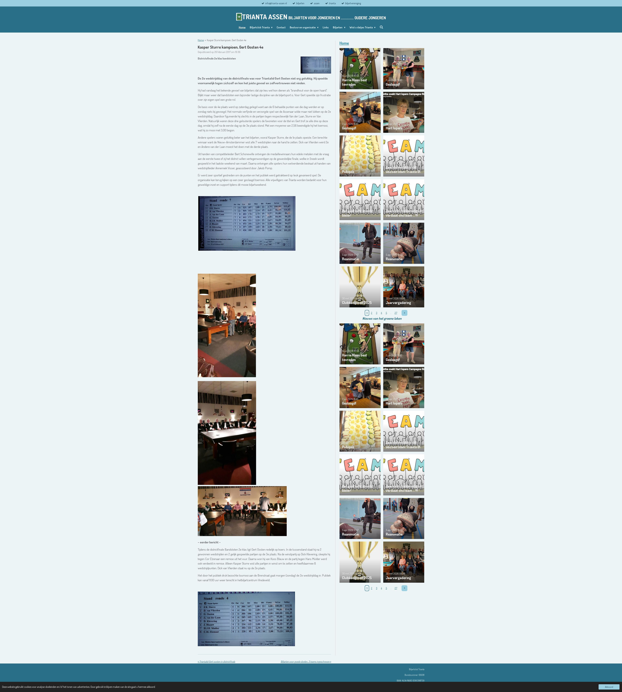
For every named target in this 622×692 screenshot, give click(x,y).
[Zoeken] (381, 27)
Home (201, 40)
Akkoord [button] (609, 686)
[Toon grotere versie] (316, 65)
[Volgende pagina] (404, 313)
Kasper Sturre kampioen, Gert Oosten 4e (226, 40)
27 (396, 313)
